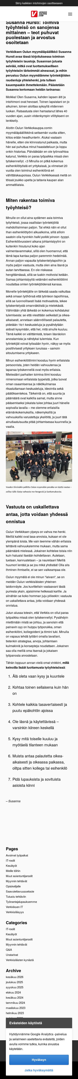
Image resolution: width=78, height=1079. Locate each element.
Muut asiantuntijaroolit (19, 876)
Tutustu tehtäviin (16, 896)
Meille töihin (13, 871)
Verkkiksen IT (14, 907)
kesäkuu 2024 (14, 997)
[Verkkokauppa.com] (39, 14)
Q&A (9, 949)
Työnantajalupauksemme (21, 902)
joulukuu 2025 (14, 982)
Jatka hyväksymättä (39, 1070)
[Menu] (70, 14)
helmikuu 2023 (15, 1013)
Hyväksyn (39, 1059)
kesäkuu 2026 (14, 977)
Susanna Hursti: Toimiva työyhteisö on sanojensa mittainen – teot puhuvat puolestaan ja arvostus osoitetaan (32, 32)
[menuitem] (70, 14)
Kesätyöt (11, 866)
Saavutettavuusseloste (20, 891)
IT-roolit (10, 860)
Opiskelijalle (13, 886)
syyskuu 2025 (14, 987)
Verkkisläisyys (15, 912)
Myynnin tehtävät (16, 881)
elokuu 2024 (13, 992)
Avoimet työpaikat (17, 855)
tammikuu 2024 (15, 1003)
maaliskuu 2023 (15, 1008)
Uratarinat (12, 955)
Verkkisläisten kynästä (20, 960)
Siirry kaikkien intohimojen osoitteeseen (40, 3)
